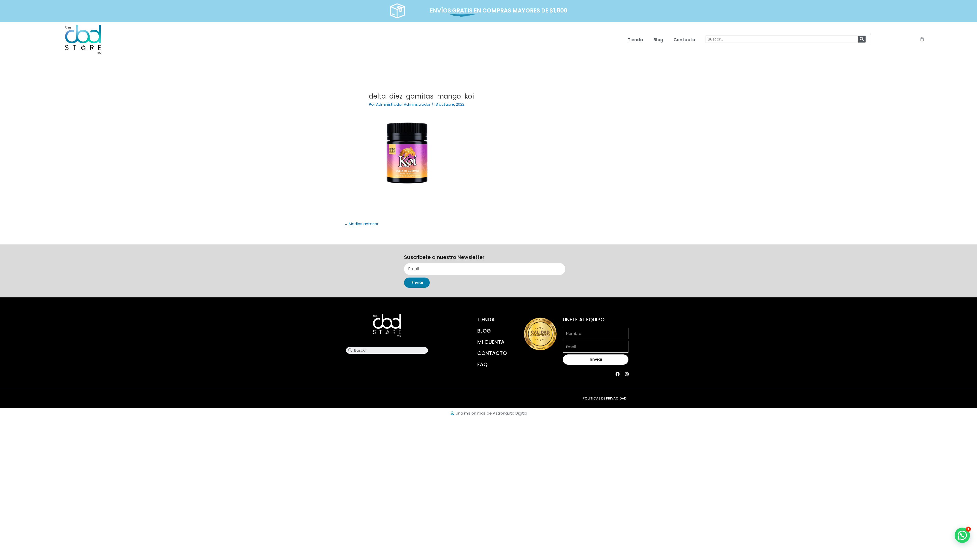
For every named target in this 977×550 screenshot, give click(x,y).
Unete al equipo (584, 319)
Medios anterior (361, 223)
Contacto (684, 40)
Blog (658, 40)
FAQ (482, 364)
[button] (962, 535)
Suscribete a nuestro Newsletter (444, 257)
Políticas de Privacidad (604, 398)
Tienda (635, 40)
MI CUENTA (491, 342)
